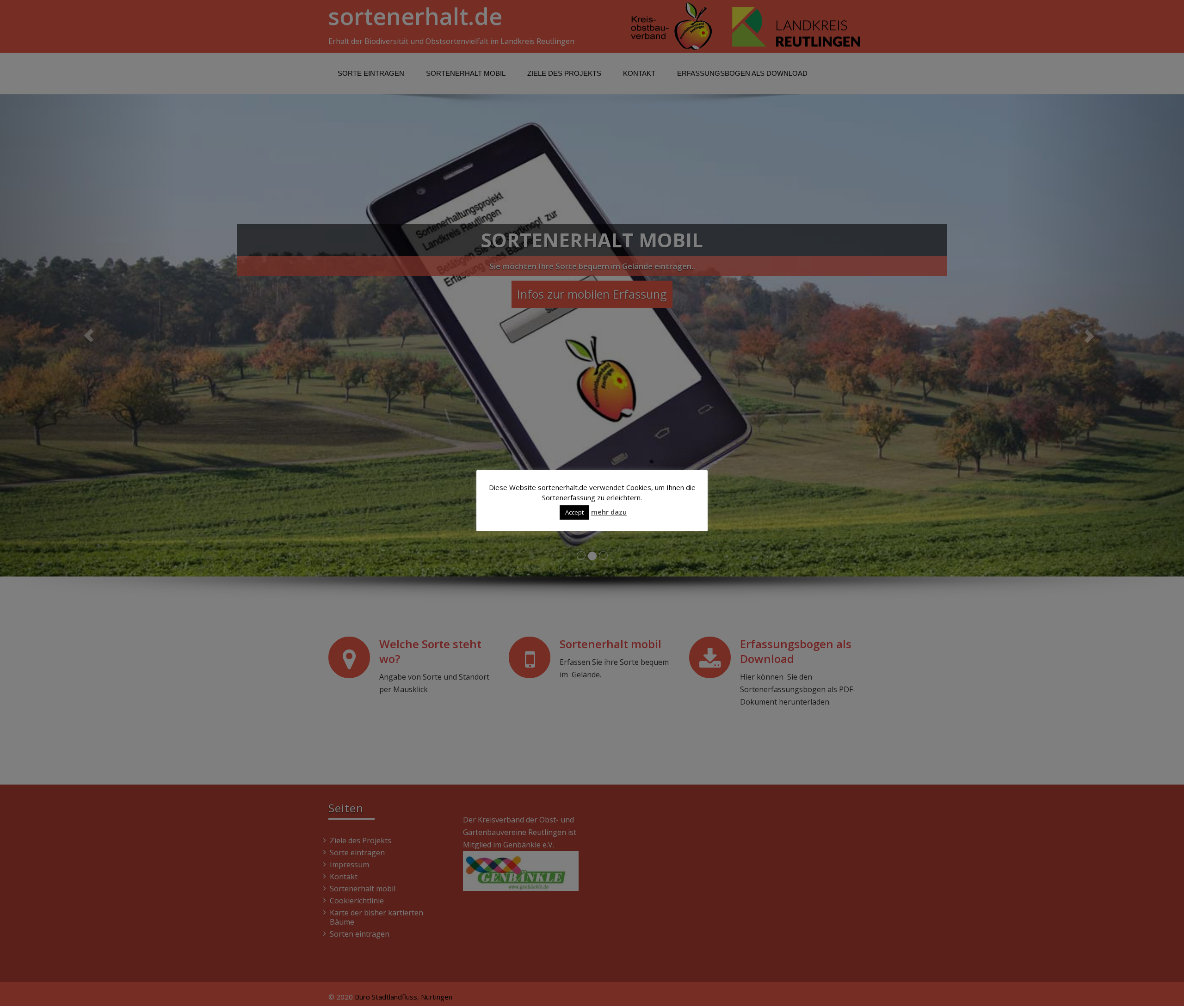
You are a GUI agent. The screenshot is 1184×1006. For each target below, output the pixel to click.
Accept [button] (574, 512)
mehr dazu (609, 511)
